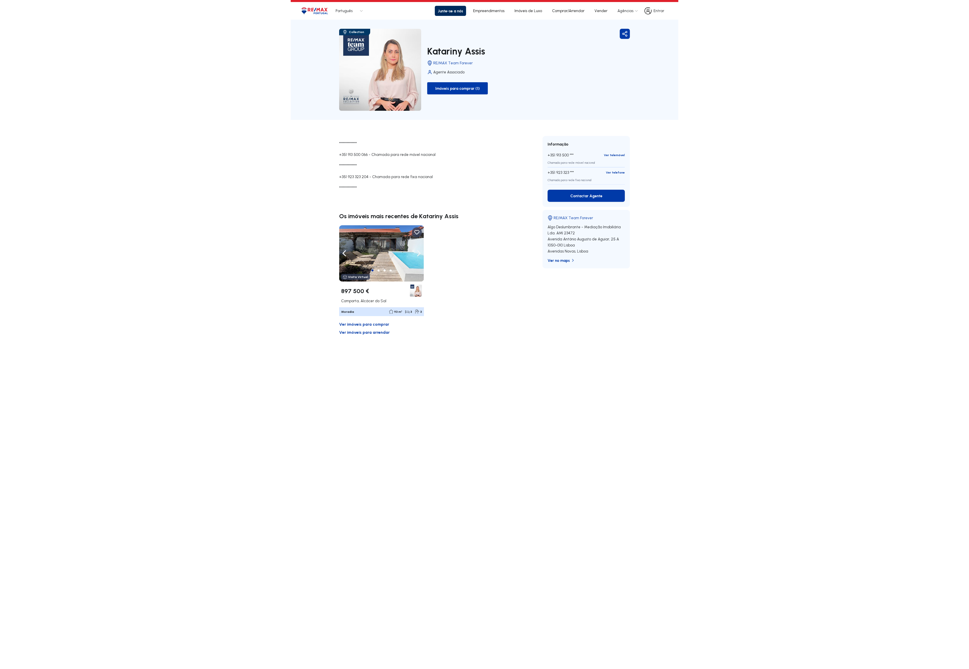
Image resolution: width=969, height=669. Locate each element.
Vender (601, 10)
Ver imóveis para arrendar (364, 332)
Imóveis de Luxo (528, 10)
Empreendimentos (488, 10)
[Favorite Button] (417, 232)
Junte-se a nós (450, 10)
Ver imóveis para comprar (364, 324)
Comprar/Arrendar (568, 10)
